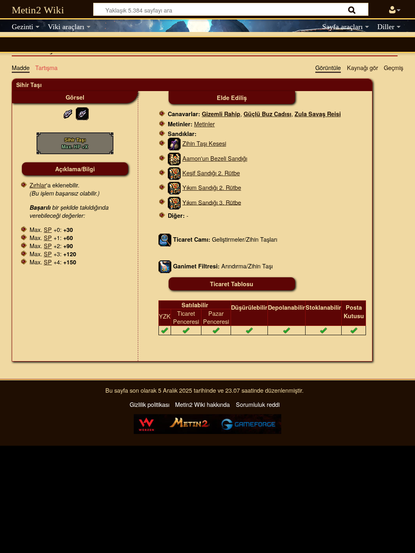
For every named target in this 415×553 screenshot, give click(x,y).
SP (48, 229)
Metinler (204, 123)
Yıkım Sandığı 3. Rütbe (211, 202)
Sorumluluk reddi (258, 404)
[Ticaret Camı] (164, 238)
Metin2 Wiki (38, 9)
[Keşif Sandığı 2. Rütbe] (174, 172)
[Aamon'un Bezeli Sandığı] (174, 158)
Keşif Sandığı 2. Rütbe (211, 172)
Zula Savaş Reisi (318, 114)
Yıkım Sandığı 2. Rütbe (211, 187)
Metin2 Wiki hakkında (202, 404)
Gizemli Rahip (221, 114)
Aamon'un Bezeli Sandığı (214, 158)
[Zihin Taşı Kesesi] (174, 143)
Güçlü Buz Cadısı (267, 114)
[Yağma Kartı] (164, 266)
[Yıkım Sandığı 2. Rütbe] (174, 187)
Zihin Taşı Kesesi (204, 143)
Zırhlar (38, 185)
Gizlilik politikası (149, 404)
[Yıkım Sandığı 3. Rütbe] (174, 202)
